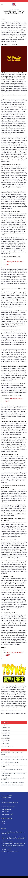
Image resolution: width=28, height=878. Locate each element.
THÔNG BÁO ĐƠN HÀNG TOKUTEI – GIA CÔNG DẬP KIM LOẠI (13, 779)
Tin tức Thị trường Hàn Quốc (7, 746)
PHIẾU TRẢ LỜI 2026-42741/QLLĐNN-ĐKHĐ (12, 757)
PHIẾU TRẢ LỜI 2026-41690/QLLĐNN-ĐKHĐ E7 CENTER (12, 770)
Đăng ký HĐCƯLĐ (5, 725)
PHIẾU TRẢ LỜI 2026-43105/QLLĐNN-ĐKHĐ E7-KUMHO (13, 753)
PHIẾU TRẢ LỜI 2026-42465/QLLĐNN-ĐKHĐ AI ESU (14, 759)
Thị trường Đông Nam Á (7, 814)
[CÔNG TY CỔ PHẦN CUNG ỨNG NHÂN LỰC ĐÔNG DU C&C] (14, 4)
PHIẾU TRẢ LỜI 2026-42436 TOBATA (10, 762)
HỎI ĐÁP (3, 828)
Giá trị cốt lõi (15, 802)
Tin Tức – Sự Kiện (5, 743)
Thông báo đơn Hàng (14, 9)
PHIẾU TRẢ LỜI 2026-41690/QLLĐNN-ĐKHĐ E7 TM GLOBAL (13, 765)
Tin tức (3, 821)
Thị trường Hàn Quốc (5, 732)
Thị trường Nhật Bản (5, 735)
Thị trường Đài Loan (5, 727)
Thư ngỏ (4, 800)
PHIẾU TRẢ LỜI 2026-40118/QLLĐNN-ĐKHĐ (12, 785)
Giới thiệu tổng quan (6, 797)
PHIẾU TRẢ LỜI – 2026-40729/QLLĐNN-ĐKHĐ (12, 782)
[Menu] (2, 4)
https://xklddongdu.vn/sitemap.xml (12, 710)
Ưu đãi (3, 823)
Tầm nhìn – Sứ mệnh (6, 802)
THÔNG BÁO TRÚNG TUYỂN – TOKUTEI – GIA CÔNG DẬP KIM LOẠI (13, 774)
